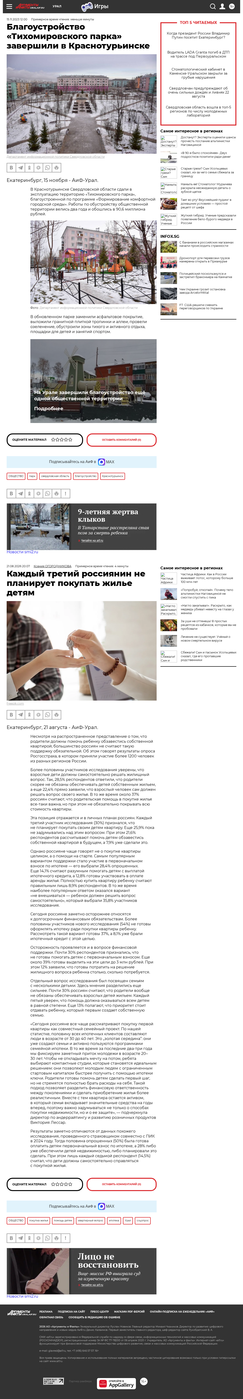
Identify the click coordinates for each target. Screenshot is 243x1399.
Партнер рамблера (80, 1381)
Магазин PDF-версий (129, 1311)
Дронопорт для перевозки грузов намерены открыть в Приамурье (204, 259)
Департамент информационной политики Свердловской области (56, 156)
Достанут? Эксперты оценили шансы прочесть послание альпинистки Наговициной (208, 141)
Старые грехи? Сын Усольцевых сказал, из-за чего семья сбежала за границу (207, 172)
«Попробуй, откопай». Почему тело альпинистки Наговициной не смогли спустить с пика (207, 593)
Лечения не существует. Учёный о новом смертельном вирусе (205, 638)
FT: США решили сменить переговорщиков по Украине (201, 306)
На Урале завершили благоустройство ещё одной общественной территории (89, 395)
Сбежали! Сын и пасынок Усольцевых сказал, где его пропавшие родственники (208, 656)
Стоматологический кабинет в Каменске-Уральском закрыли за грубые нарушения (198, 73)
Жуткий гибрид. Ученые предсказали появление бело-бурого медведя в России (208, 219)
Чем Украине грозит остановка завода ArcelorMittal (202, 291)
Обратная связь (51, 1317)
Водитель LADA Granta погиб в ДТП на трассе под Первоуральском (198, 54)
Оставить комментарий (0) (121, 439)
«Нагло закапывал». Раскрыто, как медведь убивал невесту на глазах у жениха (207, 609)
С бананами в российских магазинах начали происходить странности (206, 244)
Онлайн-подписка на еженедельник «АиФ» (182, 1311)
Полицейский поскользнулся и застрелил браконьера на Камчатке (205, 275)
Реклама (45, 1311)
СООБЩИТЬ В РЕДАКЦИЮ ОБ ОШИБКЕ (94, 1317)
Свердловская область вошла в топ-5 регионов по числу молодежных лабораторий (198, 111)
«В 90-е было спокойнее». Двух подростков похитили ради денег (206, 154)
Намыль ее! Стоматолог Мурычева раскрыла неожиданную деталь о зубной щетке (206, 187)
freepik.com (15, 703)
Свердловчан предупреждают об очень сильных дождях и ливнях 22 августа (198, 92)
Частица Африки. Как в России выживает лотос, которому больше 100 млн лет (207, 578)
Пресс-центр (99, 1311)
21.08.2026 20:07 (18, 566)
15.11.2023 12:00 (17, 19)
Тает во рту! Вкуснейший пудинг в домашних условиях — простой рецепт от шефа (206, 203)
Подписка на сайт (71, 1311)
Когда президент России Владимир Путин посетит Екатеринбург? (198, 35)
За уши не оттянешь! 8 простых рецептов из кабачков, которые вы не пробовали (208, 624)
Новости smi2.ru (22, 552)
